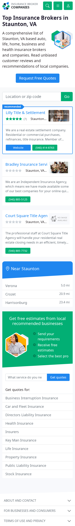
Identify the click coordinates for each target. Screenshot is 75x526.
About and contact (20, 500)
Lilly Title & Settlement (25, 112)
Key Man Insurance (20, 440)
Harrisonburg (37, 302)
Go (66, 96)
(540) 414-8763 (45, 147)
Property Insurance (21, 457)
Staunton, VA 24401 (45, 119)
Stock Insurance (18, 474)
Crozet (37, 294)
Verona (37, 285)
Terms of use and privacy (24, 521)
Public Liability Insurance (25, 465)
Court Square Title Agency (28, 215)
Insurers (12, 431)
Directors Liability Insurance (28, 415)
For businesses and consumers (30, 511)
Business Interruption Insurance (31, 398)
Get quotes (58, 377)
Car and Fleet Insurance (24, 406)
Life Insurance (16, 448)
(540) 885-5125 (18, 199)
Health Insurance (19, 423)
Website (18, 147)
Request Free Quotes (37, 78)
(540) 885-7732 (18, 251)
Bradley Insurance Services (29, 164)
